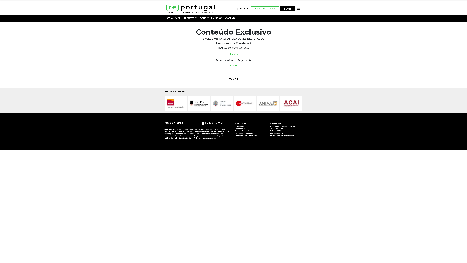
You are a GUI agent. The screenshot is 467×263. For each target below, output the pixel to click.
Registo (233, 54)
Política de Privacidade (244, 133)
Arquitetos (191, 18)
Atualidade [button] (173, 18)
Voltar (233, 79)
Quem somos (240, 126)
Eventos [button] (204, 18)
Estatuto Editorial (242, 131)
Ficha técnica (240, 129)
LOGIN (287, 9)
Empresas (216, 18)
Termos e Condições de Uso (246, 135)
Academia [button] (229, 18)
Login (233, 65)
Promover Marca (265, 9)
